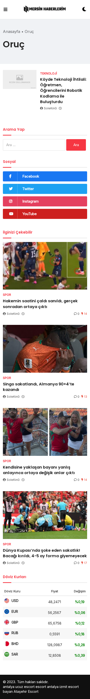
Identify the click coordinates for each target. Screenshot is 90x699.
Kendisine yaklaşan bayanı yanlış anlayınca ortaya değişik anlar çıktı (39, 470)
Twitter (28, 188)
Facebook (30, 176)
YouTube (29, 213)
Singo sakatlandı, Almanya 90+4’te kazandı (38, 386)
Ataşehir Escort (26, 691)
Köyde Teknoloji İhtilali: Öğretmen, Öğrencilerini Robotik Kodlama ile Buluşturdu (63, 90)
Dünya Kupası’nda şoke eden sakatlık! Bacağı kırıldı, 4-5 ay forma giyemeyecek (45, 553)
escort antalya (47, 687)
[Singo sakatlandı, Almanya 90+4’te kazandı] (45, 349)
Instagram (30, 201)
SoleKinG (50, 108)
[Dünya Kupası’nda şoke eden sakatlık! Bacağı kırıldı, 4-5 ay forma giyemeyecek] (45, 515)
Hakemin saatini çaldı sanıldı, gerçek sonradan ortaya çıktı (40, 303)
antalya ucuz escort (19, 687)
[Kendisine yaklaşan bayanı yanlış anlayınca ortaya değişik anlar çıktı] (45, 432)
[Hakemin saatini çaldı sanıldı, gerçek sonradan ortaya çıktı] (45, 266)
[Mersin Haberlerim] (45, 9)
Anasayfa (11, 31)
